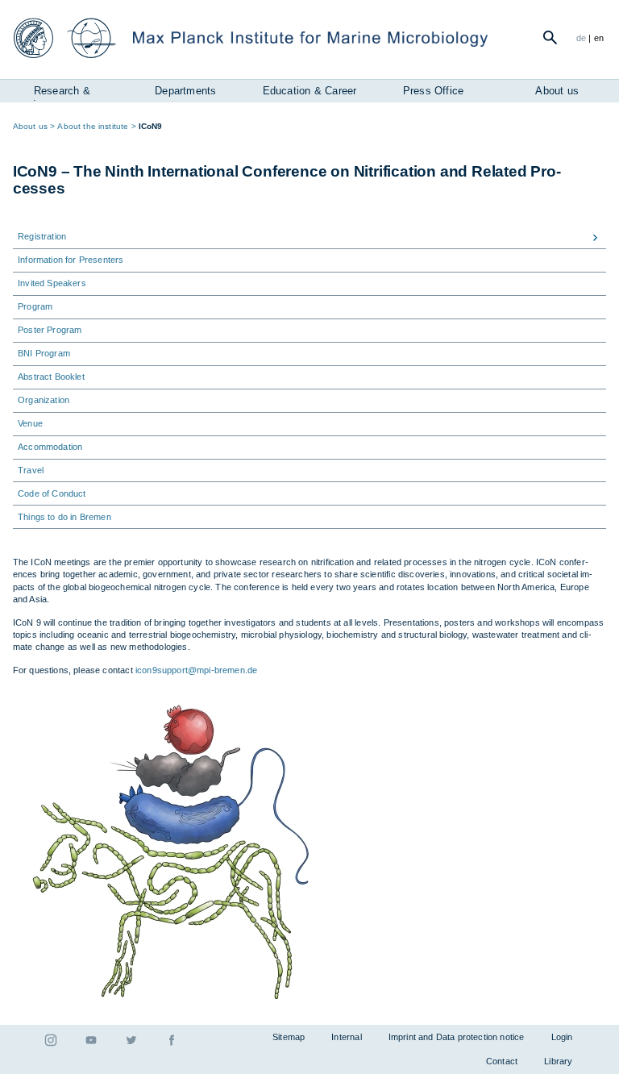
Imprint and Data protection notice (456, 1037)
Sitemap (288, 1037)
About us (557, 91)
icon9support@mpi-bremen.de (196, 670)
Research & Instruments (61, 93)
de (581, 38)
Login (562, 1037)
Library (558, 1061)
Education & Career (310, 91)
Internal (346, 1037)
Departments (185, 91)
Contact (501, 1061)
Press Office (433, 91)
